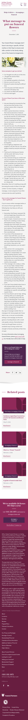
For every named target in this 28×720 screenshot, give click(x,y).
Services (4, 619)
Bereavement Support (8, 662)
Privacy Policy (6, 707)
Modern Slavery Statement (17, 710)
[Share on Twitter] (16, 372)
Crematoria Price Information (10, 640)
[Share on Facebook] (12, 372)
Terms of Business (6, 645)
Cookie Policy (15, 707)
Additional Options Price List (9, 643)
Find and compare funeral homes (11, 654)
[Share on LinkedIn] (20, 372)
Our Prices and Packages (8, 633)
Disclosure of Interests (8, 664)
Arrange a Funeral (13, 362)
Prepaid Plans (5, 624)
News (3, 667)
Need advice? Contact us (14, 525)
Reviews (4, 621)
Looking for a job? (7, 657)
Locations (4, 616)
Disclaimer (5, 710)
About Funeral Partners (8, 652)
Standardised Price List (8, 638)
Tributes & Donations (7, 626)
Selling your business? (8, 659)
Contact (4, 629)
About (3, 614)
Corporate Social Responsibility (10, 712)
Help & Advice (5, 648)
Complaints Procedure (8, 715)
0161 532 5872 (16, 356)
